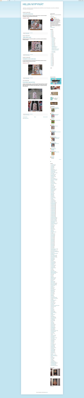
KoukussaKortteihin (53, 256)
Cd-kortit (52, 177)
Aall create (52, 167)
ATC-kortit (52, 173)
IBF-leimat (52, 195)
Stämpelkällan (52, 329)
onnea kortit (52, 296)
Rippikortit (52, 316)
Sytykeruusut (52, 333)
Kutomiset (52, 259)
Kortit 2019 (52, 244)
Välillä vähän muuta (27, 37)
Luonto (52, 269)
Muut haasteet (52, 289)
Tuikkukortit (52, 341)
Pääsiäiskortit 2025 (53, 312)
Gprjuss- (52, 184)
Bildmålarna (52, 175)
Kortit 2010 (52, 236)
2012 (51, 60)
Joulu (51, 198)
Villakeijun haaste (53, 347)
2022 (51, 34)
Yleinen (52, 358)
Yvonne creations (53, 364)
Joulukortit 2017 (53, 211)
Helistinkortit (52, 190)
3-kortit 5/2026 (52, 165)
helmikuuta (53, 51)
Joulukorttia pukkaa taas (28, 13)
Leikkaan (52, 113)
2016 (51, 56)
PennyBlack (52, 303)
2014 (51, 58)
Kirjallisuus (52, 228)
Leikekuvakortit (53, 262)
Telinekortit (52, 338)
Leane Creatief (53, 261)
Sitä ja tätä (52, 323)
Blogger (47, 392)
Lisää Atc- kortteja (57, 143)
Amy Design (52, 169)
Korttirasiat (52, 254)
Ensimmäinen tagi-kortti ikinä (29, 82)
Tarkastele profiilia (52, 27)
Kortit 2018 (52, 243)
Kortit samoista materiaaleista (54, 251)
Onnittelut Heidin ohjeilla (54, 298)
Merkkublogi (52, 125)
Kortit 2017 (52, 242)
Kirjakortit (52, 227)
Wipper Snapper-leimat (53, 355)
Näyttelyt (52, 295)
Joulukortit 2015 (53, 209)
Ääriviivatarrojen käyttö (53, 365)
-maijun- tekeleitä (53, 131)
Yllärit (51, 359)
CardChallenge (53, 176)
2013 (51, 59)
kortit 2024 (52, 247)
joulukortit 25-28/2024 (53, 218)
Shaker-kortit (52, 320)
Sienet (51, 321)
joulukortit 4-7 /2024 (53, 219)
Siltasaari (52, 322)
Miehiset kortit (52, 281)
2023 (51, 33)
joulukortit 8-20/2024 (53, 220)
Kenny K (52, 224)
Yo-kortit (52, 360)
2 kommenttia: (31, 54)
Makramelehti (52, 149)
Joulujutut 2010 (53, 200)
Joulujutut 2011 (53, 201)
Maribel (29, 55)
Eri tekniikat (52, 181)
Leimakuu (52, 264)
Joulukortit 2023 (53, 216)
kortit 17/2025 (52, 234)
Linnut (51, 268)
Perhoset (52, 304)
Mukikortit (52, 288)
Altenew (52, 168)
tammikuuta (53, 52)
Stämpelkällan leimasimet (54, 330)
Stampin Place (52, 325)
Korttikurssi (52, 252)
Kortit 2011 (52, 237)
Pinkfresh (52, 307)
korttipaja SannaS (53, 151)
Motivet (52, 286)
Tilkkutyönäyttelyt (53, 339)
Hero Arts (52, 192)
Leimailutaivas (52, 263)
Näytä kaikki (60, 159)
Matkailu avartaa (53, 277)
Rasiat (51, 315)
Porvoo (52, 308)
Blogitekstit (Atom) (26, 118)
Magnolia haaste (53, 271)
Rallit (51, 313)
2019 (51, 53)
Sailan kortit (52, 119)
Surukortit (52, 332)
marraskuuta (53, 38)
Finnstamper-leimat (53, 183)
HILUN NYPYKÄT (33, 4)
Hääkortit (52, 194)
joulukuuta (53, 37)
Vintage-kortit (52, 349)
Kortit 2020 (27, 55)
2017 (51, 55)
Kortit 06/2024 (52, 233)
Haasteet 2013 (52, 186)
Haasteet (52, 185)
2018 (51, 54)
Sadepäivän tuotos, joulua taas (29, 58)
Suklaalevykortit (53, 331)
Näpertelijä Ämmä (53, 148)
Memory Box (52, 279)
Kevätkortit (52, 226)
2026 (51, 30)
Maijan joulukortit (53, 273)
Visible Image (52, 350)
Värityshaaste (52, 351)
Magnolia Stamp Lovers (54, 272)
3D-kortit (52, 166)
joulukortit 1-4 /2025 (53, 202)
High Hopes (52, 193)
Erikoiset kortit (52, 182)
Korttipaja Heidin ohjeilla (54, 253)
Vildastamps (52, 346)
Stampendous (52, 324)
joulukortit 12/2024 (53, 203)
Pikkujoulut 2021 (53, 306)
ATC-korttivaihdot (53, 174)
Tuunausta (52, 342)
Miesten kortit (52, 282)
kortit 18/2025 (52, 235)
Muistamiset (52, 287)
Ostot (51, 299)
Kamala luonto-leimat (53, 221)
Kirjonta (52, 230)
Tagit (51, 334)
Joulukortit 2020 (27, 33)
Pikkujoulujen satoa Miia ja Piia (54, 305)
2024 (51, 32)
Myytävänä (52, 290)
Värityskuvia (52, 352)
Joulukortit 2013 (53, 207)
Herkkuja (52, 191)
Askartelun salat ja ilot (53, 172)
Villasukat (52, 348)
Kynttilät (52, 260)
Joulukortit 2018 (53, 212)
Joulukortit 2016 (53, 210)
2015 (51, 57)
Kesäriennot (52, 225)
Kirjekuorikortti (52, 229)
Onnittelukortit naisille (53, 297)
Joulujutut (52, 199)
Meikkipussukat (53, 278)
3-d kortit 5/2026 (53, 164)
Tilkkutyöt (52, 340)
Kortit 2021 (52, 246)
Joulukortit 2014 (53, 208)
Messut (52, 280)
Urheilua (52, 343)
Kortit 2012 (52, 238)
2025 (51, 31)
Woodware (52, 357)
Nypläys (52, 294)
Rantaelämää (52, 314)
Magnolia (52, 270)
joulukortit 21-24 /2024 (53, 217)
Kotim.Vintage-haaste (53, 255)
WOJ (51, 356)
